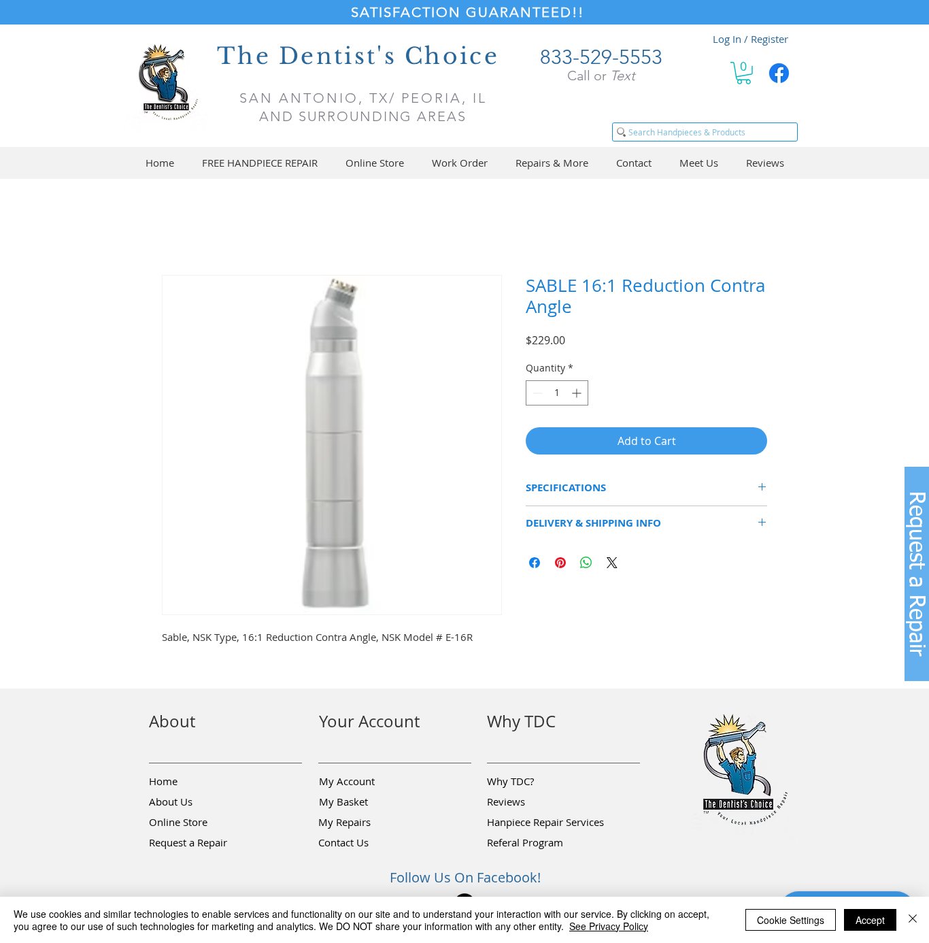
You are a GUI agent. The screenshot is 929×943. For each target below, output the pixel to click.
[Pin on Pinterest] (560, 565)
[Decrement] (536, 395)
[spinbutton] (557, 395)
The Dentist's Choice (358, 56)
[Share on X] (612, 565)
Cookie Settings (790, 920)
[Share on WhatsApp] (586, 565)
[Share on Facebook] (534, 565)
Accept (870, 920)
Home (177, 227)
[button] (743, 73)
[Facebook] (779, 73)
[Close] (913, 920)
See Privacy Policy (608, 926)
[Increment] (577, 395)
